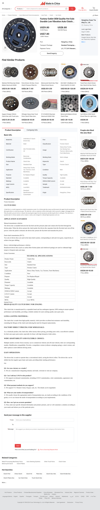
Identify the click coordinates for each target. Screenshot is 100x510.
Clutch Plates (21, 463)
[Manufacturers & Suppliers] (50, 3)
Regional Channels (79, 492)
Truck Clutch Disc (37, 478)
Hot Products (8, 492)
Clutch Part (7, 474)
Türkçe (40, 498)
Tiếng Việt (47, 498)
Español (22, 496)
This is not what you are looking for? (26, 449)
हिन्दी (87, 496)
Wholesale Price (58, 492)
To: (13, 424)
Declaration (70, 502)
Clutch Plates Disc (9, 478)
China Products (18, 492)
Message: (10, 429)
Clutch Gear (62, 461)
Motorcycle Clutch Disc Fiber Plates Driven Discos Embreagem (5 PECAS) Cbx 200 (88, 210)
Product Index (89, 492)
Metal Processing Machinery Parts (12, 461)
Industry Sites (68, 492)
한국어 (77, 496)
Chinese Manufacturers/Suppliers (33, 492)
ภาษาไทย (93, 496)
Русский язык (43, 496)
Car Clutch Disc (23, 478)
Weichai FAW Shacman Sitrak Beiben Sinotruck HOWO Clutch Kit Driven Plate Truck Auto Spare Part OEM (88, 155)
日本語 (82, 496)
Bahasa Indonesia (56, 498)
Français (35, 496)
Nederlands (65, 496)
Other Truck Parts (49, 461)
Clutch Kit (29, 474)
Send (17, 446)
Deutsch (58, 496)
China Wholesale (48, 492)
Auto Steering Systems (33, 461)
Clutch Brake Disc (65, 474)
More (83, 42)
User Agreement (61, 502)
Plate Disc (39, 474)
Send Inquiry (52, 53)
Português (28, 496)
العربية (71, 496)
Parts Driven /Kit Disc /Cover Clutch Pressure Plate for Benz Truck (88, 182)
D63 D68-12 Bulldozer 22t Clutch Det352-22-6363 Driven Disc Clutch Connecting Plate (88, 238)
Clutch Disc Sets (51, 474)
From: (11, 420)
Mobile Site (47, 494)
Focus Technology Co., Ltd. (37, 502)
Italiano (52, 496)
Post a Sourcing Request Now (48, 449)
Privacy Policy (79, 502)
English (16, 496)
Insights (54, 494)
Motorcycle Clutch (7, 463)
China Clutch (18, 474)
